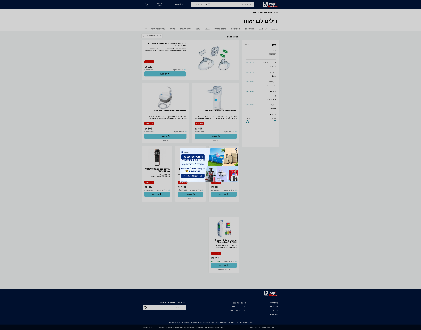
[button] (236, 149)
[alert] (210, 165)
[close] (236, 149)
